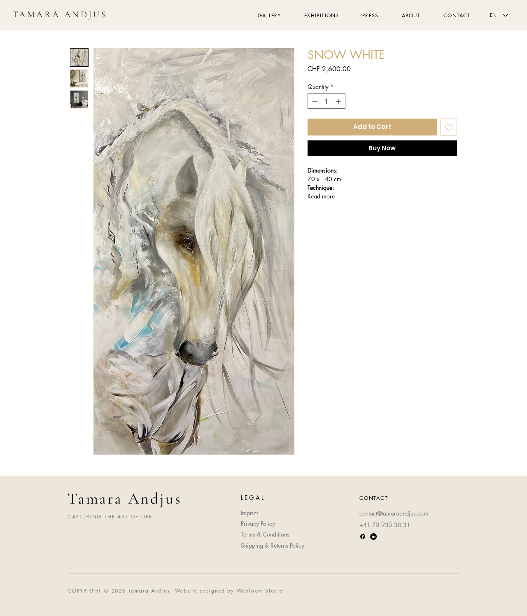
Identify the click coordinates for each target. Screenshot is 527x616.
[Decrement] (314, 101)
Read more (321, 196)
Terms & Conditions (265, 534)
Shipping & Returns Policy (272, 545)
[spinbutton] (326, 101)
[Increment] (339, 101)
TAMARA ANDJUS (59, 14)
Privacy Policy (258, 523)
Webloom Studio (260, 590)
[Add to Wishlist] (449, 127)
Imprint (249, 513)
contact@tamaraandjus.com (393, 513)
